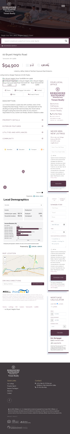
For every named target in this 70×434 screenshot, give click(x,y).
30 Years (60, 304)
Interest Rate (54, 323)
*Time (52, 228)
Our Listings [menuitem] (10, 383)
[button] (66, 41)
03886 (36, 307)
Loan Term (53, 304)
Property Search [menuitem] (11, 386)
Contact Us (53, 120)
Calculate (60, 332)
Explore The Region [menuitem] (12, 388)
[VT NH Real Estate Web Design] (17, 427)
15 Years (54, 306)
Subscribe (58, 183)
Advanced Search (10, 46)
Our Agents (60, 120)
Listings (11, 307)
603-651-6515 (57, 114)
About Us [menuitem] (9, 391)
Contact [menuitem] (9, 393)
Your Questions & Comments (58, 236)
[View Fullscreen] (5, 263)
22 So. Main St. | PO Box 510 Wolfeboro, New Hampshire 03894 (46, 384)
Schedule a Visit (62, 199)
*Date (52, 221)
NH (16, 307)
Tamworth (29, 307)
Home (4, 307)
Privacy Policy (54, 177)
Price (52, 311)
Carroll (22, 307)
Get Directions (38, 283)
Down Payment (55, 317)
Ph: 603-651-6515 (42, 387)
